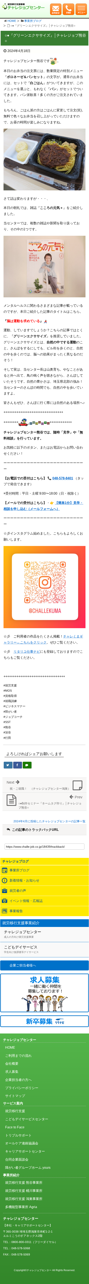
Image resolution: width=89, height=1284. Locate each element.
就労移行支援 (15, 1111)
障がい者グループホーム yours (28, 1167)
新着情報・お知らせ (24, 880)
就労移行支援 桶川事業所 (23, 1190)
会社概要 (11, 1063)
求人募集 (11, 1071)
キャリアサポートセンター (25, 1151)
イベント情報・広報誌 (26, 901)
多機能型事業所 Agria (21, 1207)
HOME (11, 20)
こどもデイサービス (21, 949)
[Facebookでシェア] (17, 765)
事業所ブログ (33, 20)
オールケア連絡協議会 (21, 1143)
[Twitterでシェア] (8, 765)
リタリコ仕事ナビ (26, 651)
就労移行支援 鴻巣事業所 (23, 1199)
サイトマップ (15, 1096)
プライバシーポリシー (21, 1088)
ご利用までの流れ (18, 1055)
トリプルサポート (18, 1135)
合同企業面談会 (16, 1159)
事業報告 (16, 911)
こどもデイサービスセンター (26, 1119)
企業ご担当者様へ (23, 965)
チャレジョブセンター (22, 934)
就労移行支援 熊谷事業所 (23, 1182)
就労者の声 (18, 890)
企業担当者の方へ (18, 1080)
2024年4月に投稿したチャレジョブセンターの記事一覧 (49, 821)
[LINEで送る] (27, 765)
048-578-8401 (62, 478)
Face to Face (14, 1127)
